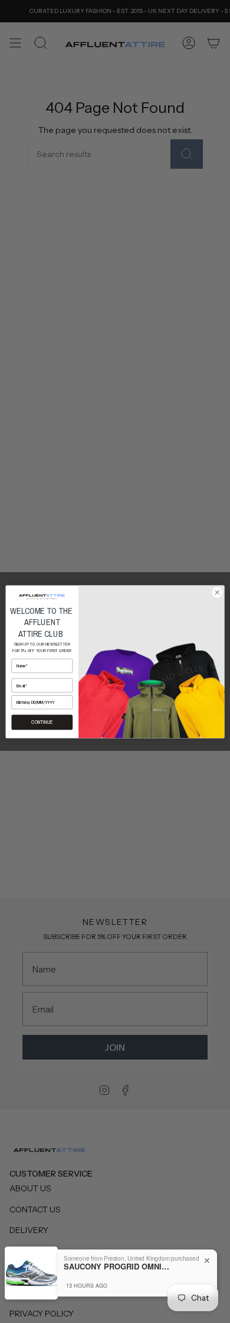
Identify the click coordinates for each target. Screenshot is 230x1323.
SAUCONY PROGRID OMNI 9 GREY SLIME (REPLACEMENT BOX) (117, 1266)
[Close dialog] (217, 592)
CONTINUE (41, 722)
